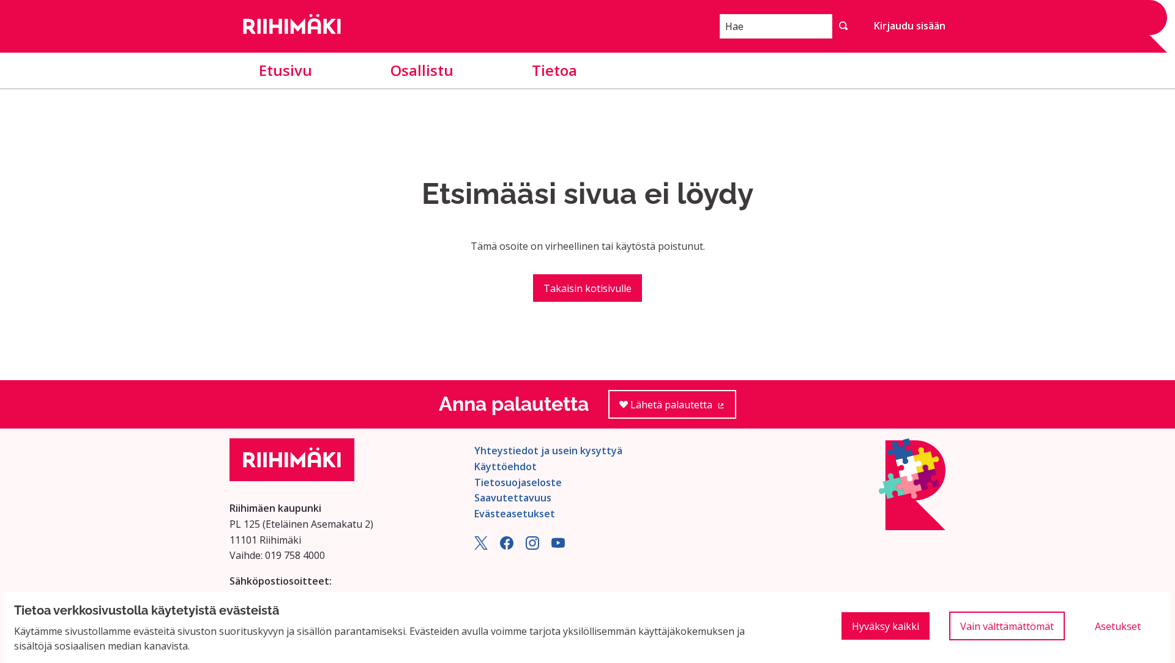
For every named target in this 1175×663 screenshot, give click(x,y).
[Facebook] (506, 546)
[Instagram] (532, 546)
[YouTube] (558, 546)
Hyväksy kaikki (885, 626)
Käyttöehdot (505, 466)
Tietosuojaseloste (518, 482)
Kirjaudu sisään (910, 25)
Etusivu (285, 70)
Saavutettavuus (512, 497)
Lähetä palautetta (682, 408)
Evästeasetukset (514, 513)
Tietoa (554, 70)
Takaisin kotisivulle (587, 288)
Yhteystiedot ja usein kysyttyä (548, 450)
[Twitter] (481, 546)
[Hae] (843, 26)
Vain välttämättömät (1007, 626)
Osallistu (421, 70)
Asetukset (1118, 626)
